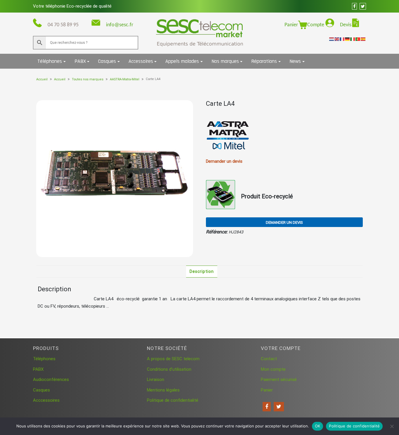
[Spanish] (363, 39)
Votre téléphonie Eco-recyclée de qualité (72, 6)
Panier (291, 25)
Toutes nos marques (87, 79)
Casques (107, 61)
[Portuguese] (358, 39)
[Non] (392, 426)
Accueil (42, 79)
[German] (347, 39)
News (295, 61)
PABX (80, 61)
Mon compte (273, 369)
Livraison (155, 379)
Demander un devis (284, 222)
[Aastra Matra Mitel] (228, 135)
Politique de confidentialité (172, 400)
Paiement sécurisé (279, 379)
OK (317, 426)
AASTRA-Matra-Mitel (124, 79)
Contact (269, 358)
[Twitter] (279, 406)
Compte (316, 25)
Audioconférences (51, 379)
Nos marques (225, 61)
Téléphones (49, 61)
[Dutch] (331, 39)
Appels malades (182, 61)
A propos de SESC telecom (173, 358)
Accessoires (141, 61)
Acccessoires (46, 400)
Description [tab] (202, 271)
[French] (342, 39)
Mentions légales (163, 390)
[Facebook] (267, 406)
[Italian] (352, 39)
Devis (345, 25)
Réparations (264, 61)
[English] (337, 39)
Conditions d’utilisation (169, 369)
